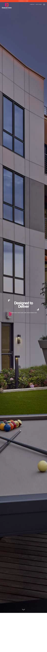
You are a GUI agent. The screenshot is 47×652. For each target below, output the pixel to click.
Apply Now (39, 4)
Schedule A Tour (23, 1)
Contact (32, 4)
